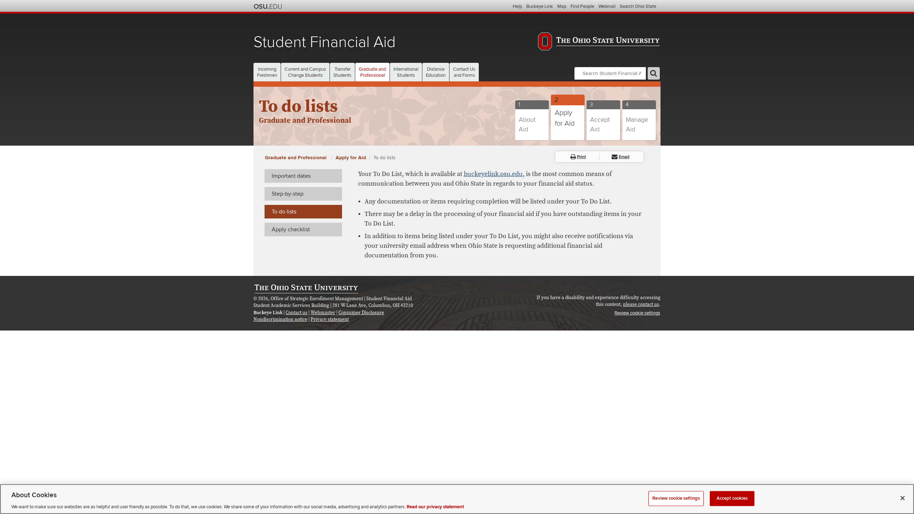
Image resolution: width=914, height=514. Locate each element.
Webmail (607, 6)
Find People (582, 6)
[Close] (902, 498)
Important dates (291, 176)
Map (561, 6)
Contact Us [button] (464, 72)
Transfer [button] (342, 72)
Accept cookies (732, 498)
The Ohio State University (267, 6)
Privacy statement (330, 319)
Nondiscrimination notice (280, 319)
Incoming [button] (267, 72)
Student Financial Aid (324, 42)
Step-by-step (287, 193)
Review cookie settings (676, 498)
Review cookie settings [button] (637, 313)
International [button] (405, 72)
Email (624, 157)
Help (517, 6)
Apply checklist (291, 229)
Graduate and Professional (296, 158)
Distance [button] (436, 72)
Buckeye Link (539, 6)
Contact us (296, 313)
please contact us (641, 304)
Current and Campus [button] (305, 72)
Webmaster (323, 313)
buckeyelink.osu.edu (493, 174)
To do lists (384, 158)
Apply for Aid (351, 158)
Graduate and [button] (372, 72)
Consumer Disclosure (361, 313)
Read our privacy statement (435, 506)
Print (581, 157)
